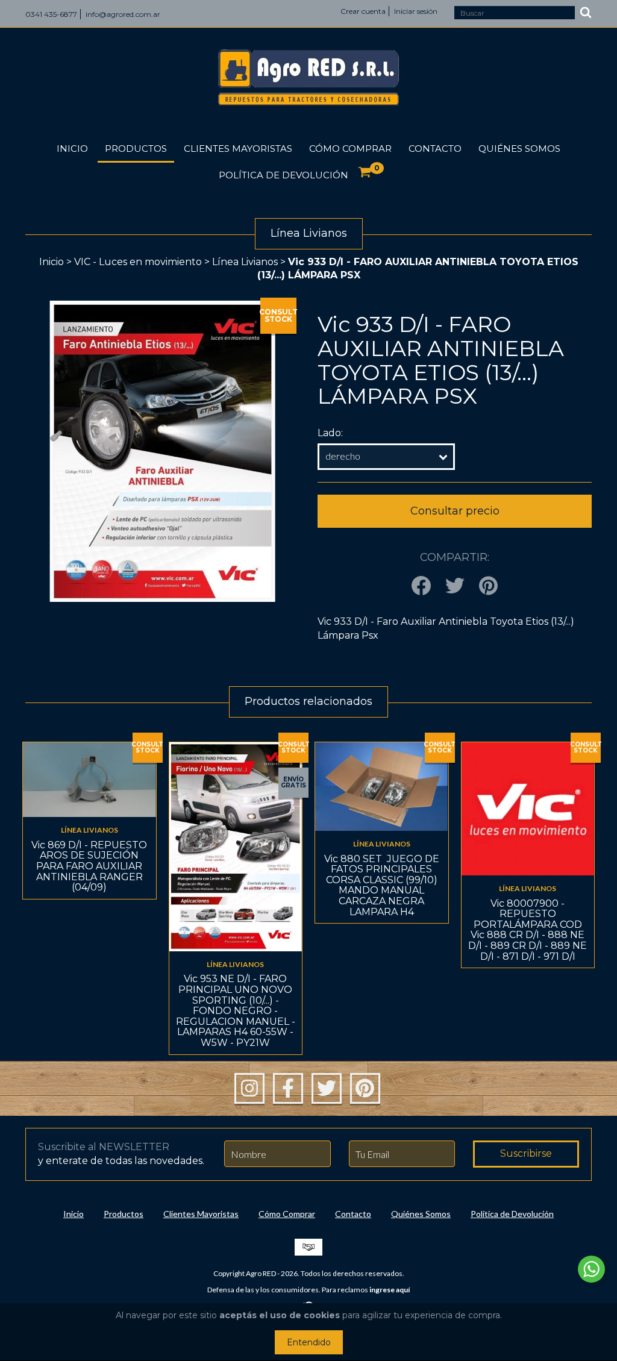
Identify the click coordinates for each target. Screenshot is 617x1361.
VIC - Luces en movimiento (138, 262)
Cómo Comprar (350, 148)
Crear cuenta (363, 11)
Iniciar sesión (415, 11)
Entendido (309, 1342)
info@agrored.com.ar (123, 14)
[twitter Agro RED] (327, 1088)
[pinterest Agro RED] (365, 1088)
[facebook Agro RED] (288, 1088)
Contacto (435, 148)
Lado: (330, 433)
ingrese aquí (389, 1289)
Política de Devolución (283, 175)
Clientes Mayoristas (238, 148)
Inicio (72, 148)
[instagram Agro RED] (249, 1088)
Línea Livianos (245, 262)
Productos (136, 148)
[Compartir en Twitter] (455, 586)
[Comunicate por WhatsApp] (591, 1269)
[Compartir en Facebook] (421, 586)
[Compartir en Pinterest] (488, 586)
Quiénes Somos (519, 148)
